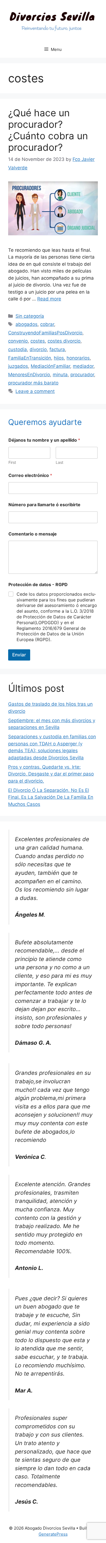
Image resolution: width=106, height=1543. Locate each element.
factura (57, 349)
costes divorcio (64, 341)
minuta (60, 374)
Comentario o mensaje (32, 534)
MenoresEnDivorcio (29, 374)
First (12, 462)
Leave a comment (35, 391)
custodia (17, 349)
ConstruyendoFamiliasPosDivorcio (45, 332)
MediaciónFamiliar (50, 366)
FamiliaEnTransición (29, 358)
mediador (83, 366)
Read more (49, 299)
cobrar (47, 324)
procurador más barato (33, 383)
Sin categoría (29, 316)
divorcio (38, 349)
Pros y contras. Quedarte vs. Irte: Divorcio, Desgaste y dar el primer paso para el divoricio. (51, 774)
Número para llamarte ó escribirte (44, 504)
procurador (82, 374)
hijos (59, 358)
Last (59, 462)
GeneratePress (53, 1534)
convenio (18, 341)
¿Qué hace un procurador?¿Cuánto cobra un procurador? (48, 130)
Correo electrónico (30, 475)
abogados (26, 324)
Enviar (19, 655)
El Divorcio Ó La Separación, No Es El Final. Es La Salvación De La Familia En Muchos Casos (50, 797)
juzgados (18, 366)
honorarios (78, 358)
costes (37, 341)
